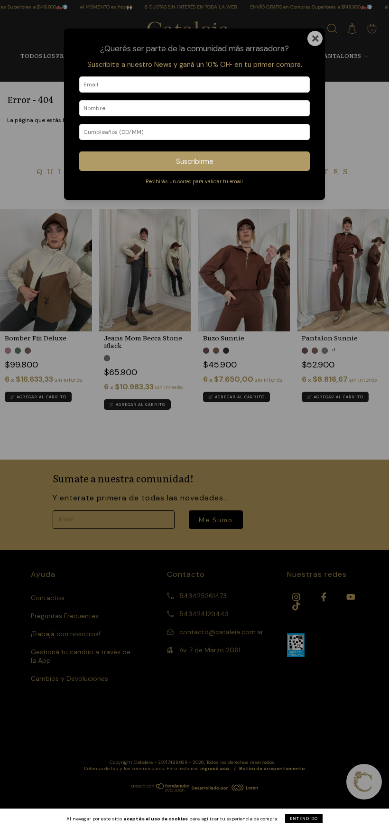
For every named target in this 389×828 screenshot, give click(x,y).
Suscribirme (194, 161)
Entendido (304, 818)
